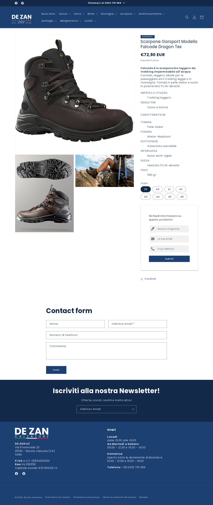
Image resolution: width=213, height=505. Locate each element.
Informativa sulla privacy (86, 497)
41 (169, 189)
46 (182, 196)
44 (158, 196)
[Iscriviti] (132, 409)
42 (181, 189)
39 (145, 189)
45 (170, 196)
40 (157, 189)
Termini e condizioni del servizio (119, 497)
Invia (56, 370)
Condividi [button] (150, 278)
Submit (169, 258)
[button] (64, 13)
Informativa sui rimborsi (57, 497)
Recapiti (143, 497)
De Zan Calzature (33, 497)
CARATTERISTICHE (153, 115)
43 (145, 196)
